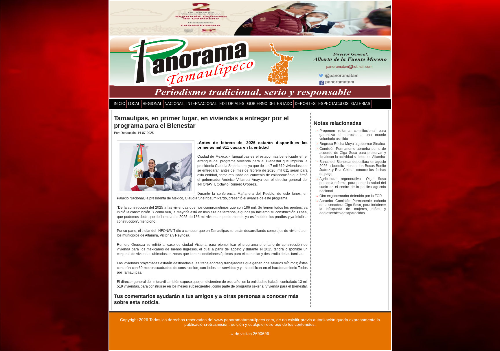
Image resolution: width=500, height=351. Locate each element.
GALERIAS (360, 103)
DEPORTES (305, 103)
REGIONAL (152, 103)
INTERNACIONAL (201, 103)
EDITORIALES (232, 103)
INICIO (119, 103)
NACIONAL (174, 103)
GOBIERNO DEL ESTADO (269, 103)
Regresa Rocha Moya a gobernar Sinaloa (352, 144)
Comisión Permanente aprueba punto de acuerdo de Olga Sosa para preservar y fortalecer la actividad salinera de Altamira (352, 153)
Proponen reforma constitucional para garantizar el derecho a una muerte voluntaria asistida (352, 135)
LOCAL (134, 103)
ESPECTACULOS (333, 103)
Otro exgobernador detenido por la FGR (350, 196)
